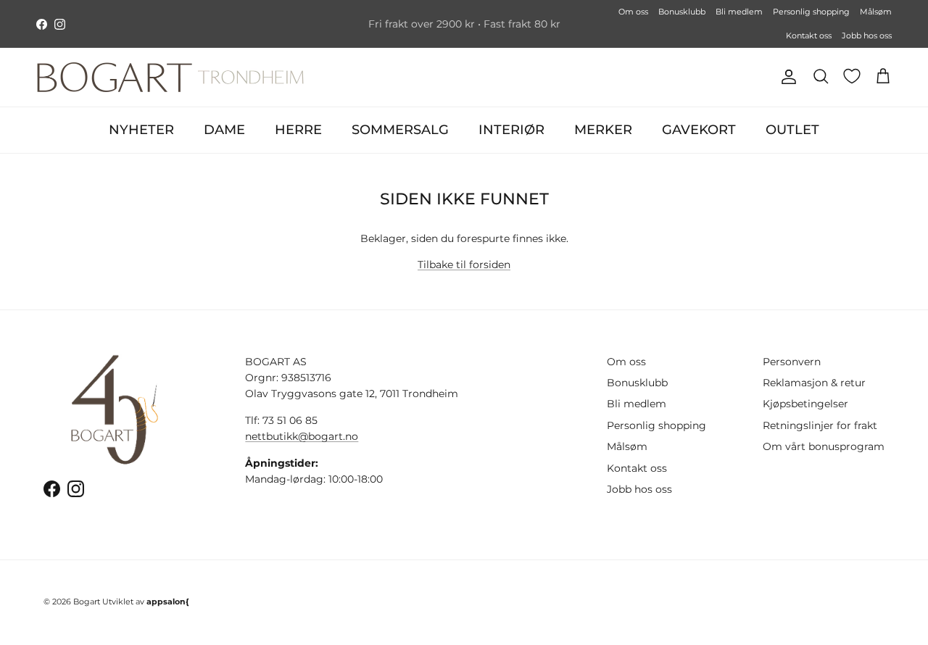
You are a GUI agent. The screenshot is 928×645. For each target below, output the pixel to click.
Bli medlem (739, 12)
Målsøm (876, 12)
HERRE (298, 130)
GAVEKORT (699, 130)
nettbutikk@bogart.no (301, 436)
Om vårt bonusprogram (823, 446)
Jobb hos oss (867, 35)
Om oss (633, 12)
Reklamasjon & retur (814, 382)
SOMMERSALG (400, 130)
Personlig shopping (811, 12)
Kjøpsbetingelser (805, 403)
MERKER (603, 130)
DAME (224, 130)
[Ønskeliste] (852, 76)
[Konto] (786, 77)
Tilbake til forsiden (464, 264)
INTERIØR (511, 130)
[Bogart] (170, 77)
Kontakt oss (809, 35)
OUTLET (792, 130)
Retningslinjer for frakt (820, 425)
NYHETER (141, 130)
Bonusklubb (681, 12)
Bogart (86, 601)
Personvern (792, 361)
